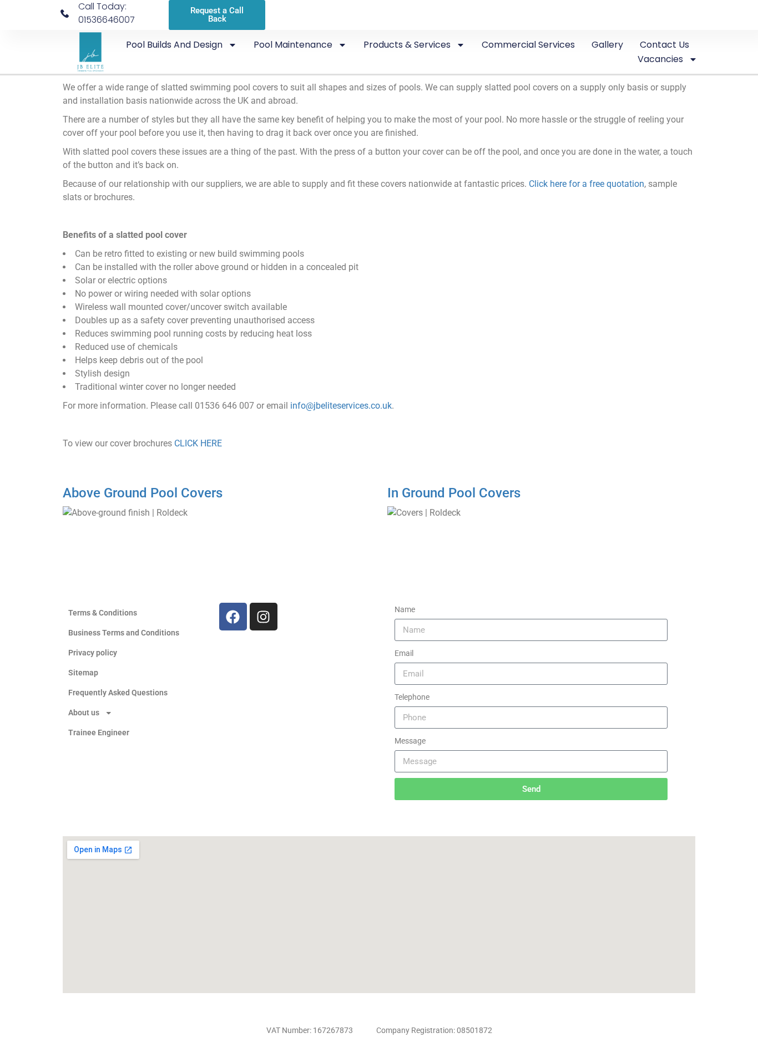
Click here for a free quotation (586, 184)
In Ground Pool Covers (454, 493)
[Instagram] (263, 616)
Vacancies (660, 59)
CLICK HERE (198, 443)
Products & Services (407, 44)
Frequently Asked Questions (118, 692)
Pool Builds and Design (174, 44)
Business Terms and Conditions (123, 632)
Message (410, 740)
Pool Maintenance (293, 44)
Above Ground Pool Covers (143, 493)
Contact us (664, 44)
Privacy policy (92, 652)
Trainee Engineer (98, 732)
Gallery (607, 44)
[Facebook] (233, 616)
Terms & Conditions (102, 612)
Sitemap (83, 672)
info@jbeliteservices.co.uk (341, 405)
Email (404, 653)
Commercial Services (528, 44)
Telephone (412, 697)
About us (83, 712)
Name (405, 609)
